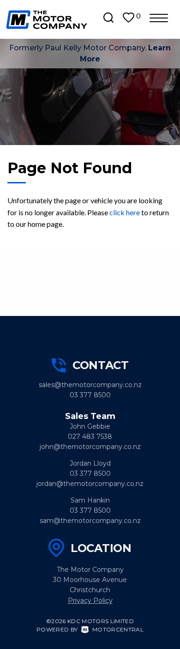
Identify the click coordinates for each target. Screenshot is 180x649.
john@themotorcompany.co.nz (90, 447)
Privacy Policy (90, 600)
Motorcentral (118, 629)
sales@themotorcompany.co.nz (90, 385)
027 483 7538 (90, 436)
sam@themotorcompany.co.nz (90, 520)
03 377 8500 (90, 395)
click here (124, 212)
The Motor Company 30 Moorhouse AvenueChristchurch (90, 579)
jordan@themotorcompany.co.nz (90, 483)
